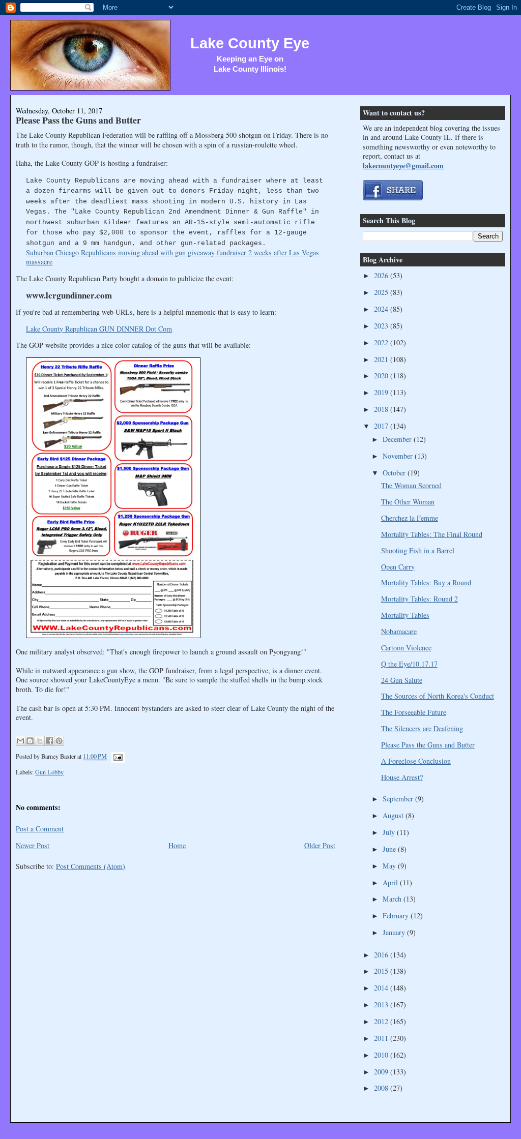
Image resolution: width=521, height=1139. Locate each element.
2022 (382, 342)
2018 (382, 409)
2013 (382, 1004)
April (391, 882)
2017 (382, 426)
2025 (382, 292)
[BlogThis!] (30, 741)
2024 (382, 309)
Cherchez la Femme (409, 518)
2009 (382, 1071)
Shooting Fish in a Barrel (417, 550)
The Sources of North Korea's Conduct (437, 696)
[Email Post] (116, 757)
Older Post (319, 845)
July (390, 832)
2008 (382, 1088)
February (397, 915)
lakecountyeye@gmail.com (403, 165)
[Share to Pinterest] (59, 741)
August (394, 815)
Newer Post (32, 845)
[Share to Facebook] (49, 741)
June (390, 849)
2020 (382, 375)
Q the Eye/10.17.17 (409, 664)
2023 (382, 326)
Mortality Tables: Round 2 (419, 599)
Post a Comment (40, 828)
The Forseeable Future (413, 712)
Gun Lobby (49, 772)
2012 (382, 1021)
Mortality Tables (405, 615)
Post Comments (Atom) (90, 866)
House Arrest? (402, 777)
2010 (382, 1055)
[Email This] (20, 741)
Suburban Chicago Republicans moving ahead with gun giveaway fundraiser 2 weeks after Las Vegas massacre (172, 257)
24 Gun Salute (401, 680)
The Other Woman (408, 501)
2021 (382, 359)
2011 (382, 1038)
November (399, 456)
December (398, 439)
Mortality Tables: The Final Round (431, 534)
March (393, 899)
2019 (382, 392)
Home (177, 845)
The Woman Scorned (411, 485)
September (399, 798)
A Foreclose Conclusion (416, 761)
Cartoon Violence (406, 647)
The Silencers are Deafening (422, 728)
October (395, 472)
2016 (382, 955)
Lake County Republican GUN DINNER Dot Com (99, 329)
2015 (382, 971)
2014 (382, 988)
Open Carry (398, 567)
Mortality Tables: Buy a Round (426, 582)
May (390, 866)
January (395, 932)
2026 (382, 275)
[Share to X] (40, 741)
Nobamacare (399, 631)
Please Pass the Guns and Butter (78, 120)
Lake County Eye (249, 43)
